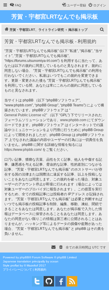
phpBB (24, 257)
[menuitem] (15, 5)
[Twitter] (37, 281)
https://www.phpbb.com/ (23, 150)
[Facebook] (60, 281)
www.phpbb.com (73, 120)
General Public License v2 (25, 115)
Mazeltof (32, 265)
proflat (14, 265)
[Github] (49, 281)
